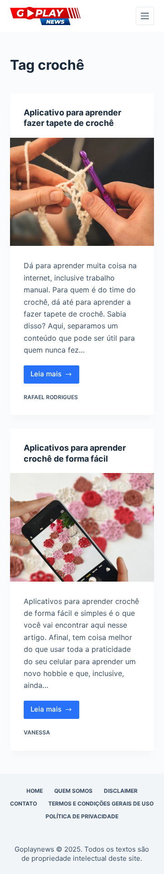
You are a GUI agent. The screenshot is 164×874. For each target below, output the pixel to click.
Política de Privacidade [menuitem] (82, 816)
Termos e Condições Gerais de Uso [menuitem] (101, 803)
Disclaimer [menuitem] (121, 790)
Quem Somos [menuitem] (73, 790)
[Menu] (145, 16)
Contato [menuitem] (23, 803)
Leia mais (55, 376)
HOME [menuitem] (34, 790)
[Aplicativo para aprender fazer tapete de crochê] (82, 192)
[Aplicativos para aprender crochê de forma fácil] (82, 527)
